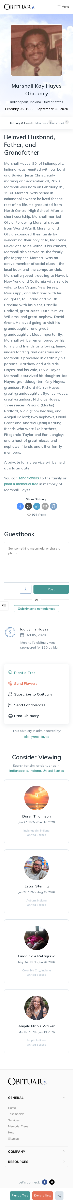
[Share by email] (45, 506)
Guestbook (57, 123)
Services (13, 1120)
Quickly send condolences (36, 608)
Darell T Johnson (36, 816)
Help (11, 1132)
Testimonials (16, 1114)
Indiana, (36, 771)
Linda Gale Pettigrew (36, 956)
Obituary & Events (21, 123)
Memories (41, 123)
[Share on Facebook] (20, 506)
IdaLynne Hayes (36, 737)
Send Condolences (29, 705)
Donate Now (42, 1195)
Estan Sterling (37, 886)
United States (53, 771)
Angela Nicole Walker (36, 1026)
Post (51, 589)
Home (12, 1107)
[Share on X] (28, 506)
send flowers (28, 478)
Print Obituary (26, 715)
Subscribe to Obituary (33, 694)
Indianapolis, (19, 771)
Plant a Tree (20, 1195)
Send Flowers (26, 683)
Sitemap (13, 1138)
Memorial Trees (18, 1126)
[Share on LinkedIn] (36, 506)
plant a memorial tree (21, 484)
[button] (36, 1098)
